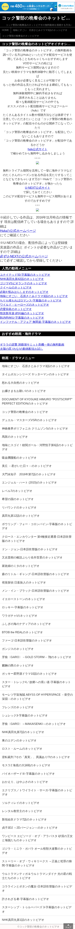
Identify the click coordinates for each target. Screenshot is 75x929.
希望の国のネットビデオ (18, 499)
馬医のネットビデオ (15, 436)
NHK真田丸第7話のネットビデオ (23, 732)
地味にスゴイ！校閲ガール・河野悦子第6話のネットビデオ (37, 447)
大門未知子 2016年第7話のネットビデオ (29, 474)
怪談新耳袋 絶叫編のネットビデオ (22, 313)
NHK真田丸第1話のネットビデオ (23, 919)
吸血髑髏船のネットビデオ (19, 457)
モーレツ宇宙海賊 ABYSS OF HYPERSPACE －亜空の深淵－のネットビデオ (37, 697)
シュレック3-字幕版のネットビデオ (25, 715)
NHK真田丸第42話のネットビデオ (22, 278)
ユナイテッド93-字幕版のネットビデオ (25, 274)
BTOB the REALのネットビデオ (22, 632)
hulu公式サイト (37, 149)
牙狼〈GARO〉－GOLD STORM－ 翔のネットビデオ (36, 657)
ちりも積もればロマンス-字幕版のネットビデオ (31, 300)
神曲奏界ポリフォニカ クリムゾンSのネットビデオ (35, 428)
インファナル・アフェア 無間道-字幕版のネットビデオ (35, 321)
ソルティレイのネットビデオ (20, 802)
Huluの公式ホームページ (18, 230)
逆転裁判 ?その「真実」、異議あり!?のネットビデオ (36, 757)
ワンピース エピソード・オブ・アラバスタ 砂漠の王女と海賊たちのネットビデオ (37, 838)
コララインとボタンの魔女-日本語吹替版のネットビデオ (37, 888)
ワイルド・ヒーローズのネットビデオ (24, 304)
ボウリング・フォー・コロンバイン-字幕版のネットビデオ (37, 526)
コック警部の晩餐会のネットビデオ (20, 36)
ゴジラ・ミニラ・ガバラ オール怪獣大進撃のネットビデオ (37, 851)
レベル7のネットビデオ (17, 490)
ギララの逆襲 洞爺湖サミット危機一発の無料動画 (32, 344)
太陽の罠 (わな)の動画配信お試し (21, 348)
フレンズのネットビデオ (18, 707)
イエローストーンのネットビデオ (23, 599)
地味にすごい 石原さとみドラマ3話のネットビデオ (40, 30)
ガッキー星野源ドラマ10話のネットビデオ (29, 673)
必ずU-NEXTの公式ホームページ (24, 256)
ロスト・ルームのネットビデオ (22, 748)
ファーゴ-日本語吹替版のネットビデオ (27, 640)
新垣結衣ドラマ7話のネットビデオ (24, 819)
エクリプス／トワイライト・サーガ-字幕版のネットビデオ (37, 792)
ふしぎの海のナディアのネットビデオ (26, 623)
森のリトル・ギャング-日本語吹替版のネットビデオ (35, 574)
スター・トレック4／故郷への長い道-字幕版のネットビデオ (36, 684)
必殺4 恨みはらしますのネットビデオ (24, 291)
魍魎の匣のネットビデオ (18, 665)
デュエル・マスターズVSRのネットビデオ (29, 420)
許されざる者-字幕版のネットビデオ (25, 899)
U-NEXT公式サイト (37, 187)
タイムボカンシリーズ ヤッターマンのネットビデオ (35, 374)
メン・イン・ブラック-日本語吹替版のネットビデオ (35, 590)
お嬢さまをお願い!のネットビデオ (24, 390)
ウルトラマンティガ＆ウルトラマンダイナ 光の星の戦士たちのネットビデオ (37, 876)
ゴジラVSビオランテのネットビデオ (23, 283)
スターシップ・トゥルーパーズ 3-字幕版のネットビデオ (37, 909)
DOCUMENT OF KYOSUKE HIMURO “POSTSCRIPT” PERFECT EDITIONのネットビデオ (37, 401)
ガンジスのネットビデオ (18, 648)
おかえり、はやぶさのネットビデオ (25, 781)
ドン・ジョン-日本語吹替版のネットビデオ (30, 549)
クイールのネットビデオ (16, 287)
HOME (5, 30)
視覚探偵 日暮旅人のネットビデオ (24, 582)
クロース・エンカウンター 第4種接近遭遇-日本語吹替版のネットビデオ (37, 539)
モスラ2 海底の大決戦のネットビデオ (26, 765)
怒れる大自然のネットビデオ (20, 382)
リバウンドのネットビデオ (19, 507)
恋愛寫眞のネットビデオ (16, 309)
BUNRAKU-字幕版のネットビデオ (22, 317)
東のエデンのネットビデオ (19, 740)
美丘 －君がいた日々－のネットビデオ (27, 465)
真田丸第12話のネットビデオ (21, 515)
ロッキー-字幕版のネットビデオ (22, 607)
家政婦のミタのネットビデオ (20, 565)
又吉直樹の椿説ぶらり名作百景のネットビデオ (32, 557)
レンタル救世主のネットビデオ (22, 811)
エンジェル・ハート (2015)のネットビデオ (29, 482)
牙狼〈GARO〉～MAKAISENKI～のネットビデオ (34, 723)
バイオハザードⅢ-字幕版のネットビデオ (28, 773)
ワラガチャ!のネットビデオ (19, 615)
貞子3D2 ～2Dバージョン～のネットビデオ (30, 827)
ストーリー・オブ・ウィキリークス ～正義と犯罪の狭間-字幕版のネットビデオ (37, 863)
